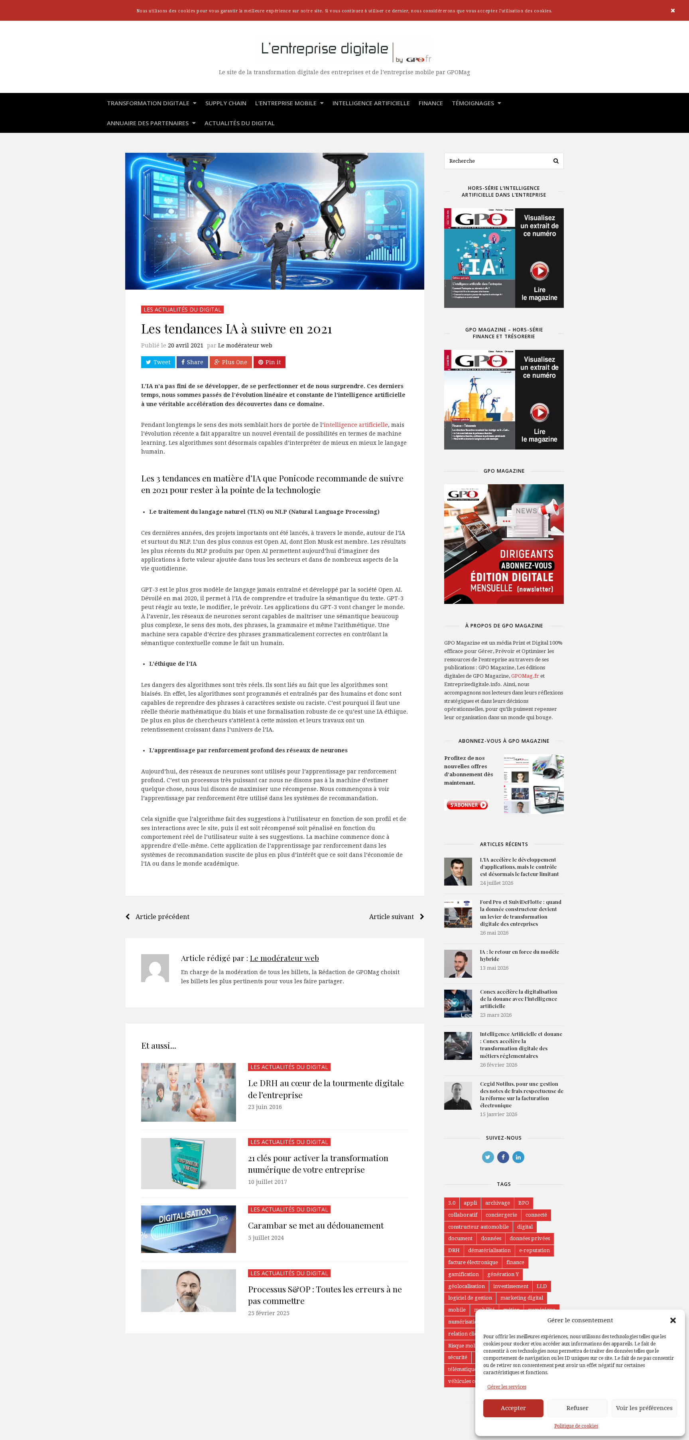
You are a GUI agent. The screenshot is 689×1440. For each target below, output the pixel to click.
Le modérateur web (245, 345)
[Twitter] (488, 1157)
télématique (462, 1369)
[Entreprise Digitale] (344, 50)
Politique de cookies (576, 1426)
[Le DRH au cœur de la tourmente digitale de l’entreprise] (188, 1092)
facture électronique (473, 1262)
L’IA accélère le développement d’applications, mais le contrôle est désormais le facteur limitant (519, 866)
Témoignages (474, 103)
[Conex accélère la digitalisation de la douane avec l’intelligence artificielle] (458, 1004)
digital (525, 1227)
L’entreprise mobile (286, 103)
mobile (457, 1310)
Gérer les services (506, 1387)
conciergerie (501, 1215)
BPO (523, 1203)
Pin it (273, 362)
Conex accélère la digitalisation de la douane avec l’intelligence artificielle (518, 998)
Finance (431, 103)
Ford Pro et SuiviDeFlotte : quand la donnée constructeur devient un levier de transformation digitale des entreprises (520, 912)
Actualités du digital (240, 123)
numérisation (464, 1322)
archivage (497, 1203)
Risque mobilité (467, 1346)
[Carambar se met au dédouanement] (188, 1229)
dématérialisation (489, 1250)
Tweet (162, 362)
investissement (510, 1286)
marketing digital (521, 1298)
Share (195, 362)
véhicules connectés (472, 1381)
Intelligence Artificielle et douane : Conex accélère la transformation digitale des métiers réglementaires (521, 1044)
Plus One (234, 362)
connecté (536, 1215)
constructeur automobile (478, 1227)
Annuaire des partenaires (148, 123)
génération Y (503, 1274)
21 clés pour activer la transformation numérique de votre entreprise (318, 1163)
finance (515, 1262)
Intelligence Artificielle (371, 103)
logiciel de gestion (470, 1298)
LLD (542, 1286)
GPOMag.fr (525, 676)
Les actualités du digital (182, 309)
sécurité (457, 1357)
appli (470, 1203)
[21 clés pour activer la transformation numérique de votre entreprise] (188, 1163)
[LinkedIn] (518, 1157)
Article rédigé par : (250, 958)
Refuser (578, 1408)
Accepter (513, 1408)
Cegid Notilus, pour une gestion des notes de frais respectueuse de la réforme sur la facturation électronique (521, 1094)
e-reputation (534, 1250)
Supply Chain (225, 103)
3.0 (451, 1203)
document (460, 1238)
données (491, 1238)
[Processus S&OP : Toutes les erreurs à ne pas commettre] (188, 1290)
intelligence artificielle (356, 425)
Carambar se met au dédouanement (316, 1225)
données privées (530, 1238)
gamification (463, 1274)
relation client (465, 1334)
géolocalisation (466, 1286)
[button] (673, 1320)
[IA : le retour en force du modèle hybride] (458, 964)
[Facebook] (503, 1157)
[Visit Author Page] (155, 968)
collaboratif (462, 1215)
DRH (454, 1250)
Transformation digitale (149, 103)
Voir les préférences (644, 1408)
